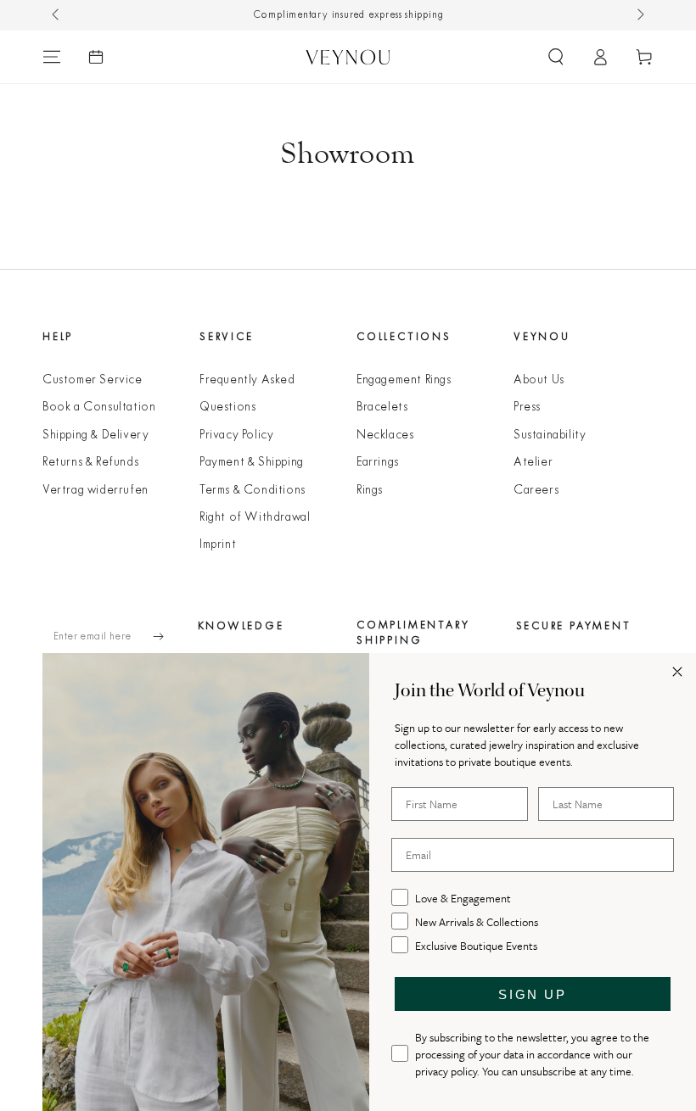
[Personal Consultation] (96, 56)
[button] (556, 56)
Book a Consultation (98, 407)
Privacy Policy (236, 435)
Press (527, 407)
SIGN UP (532, 994)
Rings (369, 490)
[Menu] (52, 56)
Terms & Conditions (252, 490)
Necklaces (384, 435)
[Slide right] (639, 15)
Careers (536, 490)
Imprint (217, 544)
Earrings (377, 462)
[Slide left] (56, 15)
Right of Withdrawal (254, 517)
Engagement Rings (404, 380)
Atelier (533, 462)
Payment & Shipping (251, 462)
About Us (539, 380)
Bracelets (381, 407)
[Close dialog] (677, 672)
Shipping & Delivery (95, 435)
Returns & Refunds (90, 462)
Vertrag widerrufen (95, 490)
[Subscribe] (167, 637)
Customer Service (92, 380)
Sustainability (550, 435)
